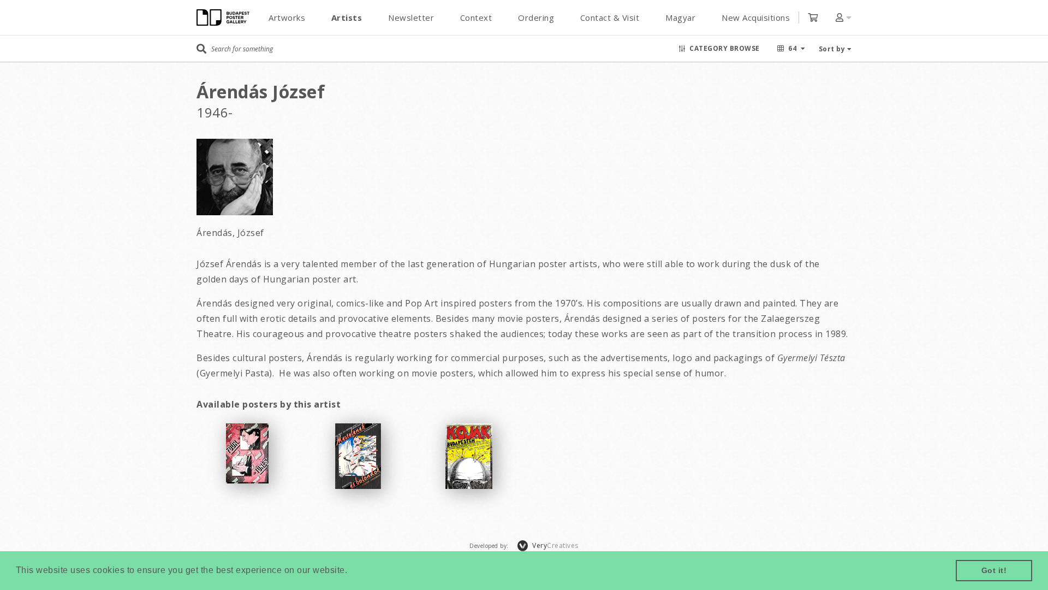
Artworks (287, 17)
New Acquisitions (756, 17)
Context (476, 17)
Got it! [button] (994, 570)
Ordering (536, 17)
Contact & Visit (610, 17)
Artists (346, 17)
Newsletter (411, 17)
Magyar (680, 17)
